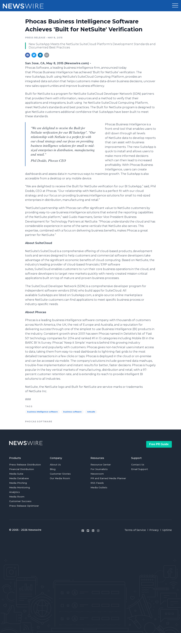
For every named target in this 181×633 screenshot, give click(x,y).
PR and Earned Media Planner (108, 478)
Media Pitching (18, 482)
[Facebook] (83, 530)
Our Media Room (60, 478)
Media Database (19, 478)
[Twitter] (88, 530)
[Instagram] (98, 530)
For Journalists (99, 469)
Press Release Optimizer (24, 505)
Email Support (139, 469)
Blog (53, 469)
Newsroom (97, 473)
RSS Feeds (97, 482)
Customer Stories (60, 473)
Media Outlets (98, 487)
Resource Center (100, 464)
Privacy (154, 530)
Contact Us (137, 464)
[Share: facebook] (28, 55)
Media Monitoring (19, 487)
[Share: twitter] (34, 55)
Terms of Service (135, 530)
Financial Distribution (21, 469)
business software (72, 412)
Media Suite (16, 473)
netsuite (91, 412)
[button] (175, 5)
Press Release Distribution (25, 464)
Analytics (14, 492)
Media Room (16, 496)
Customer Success (20, 501)
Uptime (167, 530)
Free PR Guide (159, 444)
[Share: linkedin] (40, 55)
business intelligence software (42, 412)
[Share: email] (47, 55)
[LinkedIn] (93, 530)
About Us (55, 464)
